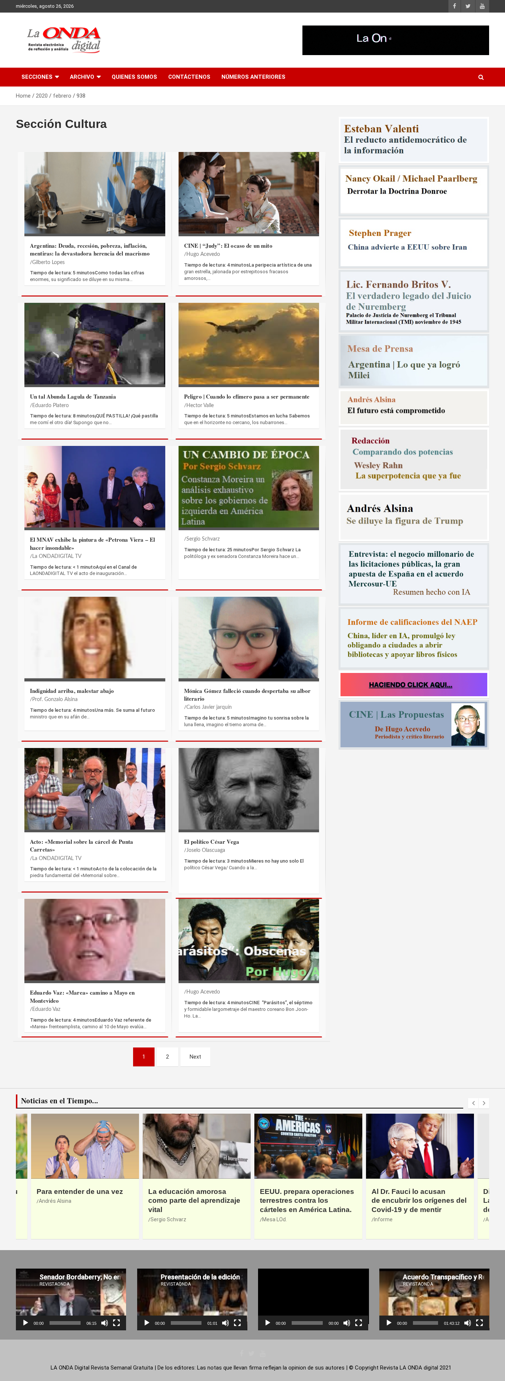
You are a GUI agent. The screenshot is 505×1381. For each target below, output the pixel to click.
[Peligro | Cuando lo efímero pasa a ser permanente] (249, 343)
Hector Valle (200, 405)
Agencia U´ (274, 1219)
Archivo (82, 77)
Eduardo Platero (50, 405)
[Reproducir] (25, 1323)
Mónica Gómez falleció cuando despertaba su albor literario (247, 695)
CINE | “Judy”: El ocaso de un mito (228, 245)
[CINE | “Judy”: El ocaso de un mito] (249, 192)
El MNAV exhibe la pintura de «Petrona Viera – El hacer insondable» (92, 543)
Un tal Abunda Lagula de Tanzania (73, 396)
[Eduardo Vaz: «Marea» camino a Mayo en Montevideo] (95, 939)
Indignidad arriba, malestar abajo (72, 691)
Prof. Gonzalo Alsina (55, 699)
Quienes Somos (134, 77)
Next (195, 1056)
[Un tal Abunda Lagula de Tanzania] (95, 343)
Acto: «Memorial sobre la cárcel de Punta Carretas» (81, 845)
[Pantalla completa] (116, 1323)
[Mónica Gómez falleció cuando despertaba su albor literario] (249, 637)
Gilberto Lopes (48, 262)
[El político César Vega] (249, 788)
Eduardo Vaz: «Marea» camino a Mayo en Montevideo (82, 996)
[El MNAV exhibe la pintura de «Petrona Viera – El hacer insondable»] (95, 486)
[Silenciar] (104, 1323)
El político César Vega (211, 841)
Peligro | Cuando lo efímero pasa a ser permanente (246, 396)
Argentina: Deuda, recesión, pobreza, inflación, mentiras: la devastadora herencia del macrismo (90, 249)
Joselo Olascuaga (205, 850)
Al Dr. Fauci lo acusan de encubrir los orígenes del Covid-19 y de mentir (195, 1201)
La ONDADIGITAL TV (56, 556)
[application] (71, 1299)
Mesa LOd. (51, 1219)
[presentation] (473, 1103)
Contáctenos (189, 77)
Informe (159, 1219)
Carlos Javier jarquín (209, 707)
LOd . (379, 1228)
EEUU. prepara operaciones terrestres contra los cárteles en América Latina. (84, 1201)
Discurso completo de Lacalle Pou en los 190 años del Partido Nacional (307, 1201)
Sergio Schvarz (203, 539)
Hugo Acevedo (203, 254)
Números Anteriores (253, 77)
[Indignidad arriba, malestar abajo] (95, 637)
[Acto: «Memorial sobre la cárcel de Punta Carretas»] (95, 788)
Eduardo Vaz (46, 1009)
